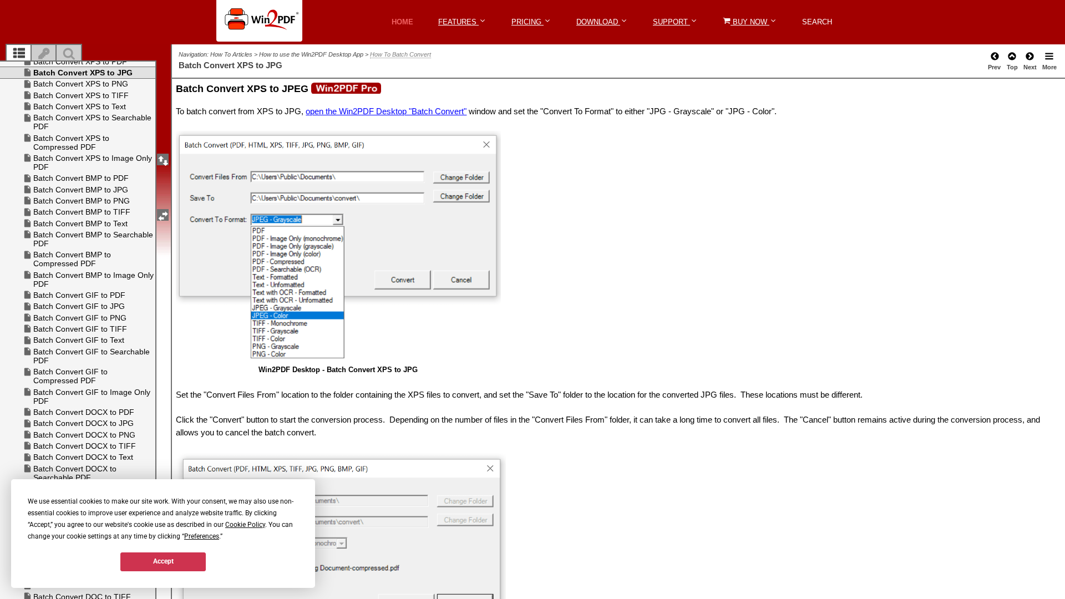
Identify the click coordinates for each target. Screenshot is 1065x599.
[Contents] (18, 54)
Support (671, 22)
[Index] (43, 54)
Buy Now (750, 22)
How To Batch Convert (400, 54)
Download (598, 22)
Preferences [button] (201, 536)
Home (402, 22)
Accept (163, 561)
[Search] (68, 54)
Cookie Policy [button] (245, 525)
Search (817, 22)
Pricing (527, 22)
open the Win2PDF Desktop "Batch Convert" (386, 111)
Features (458, 22)
